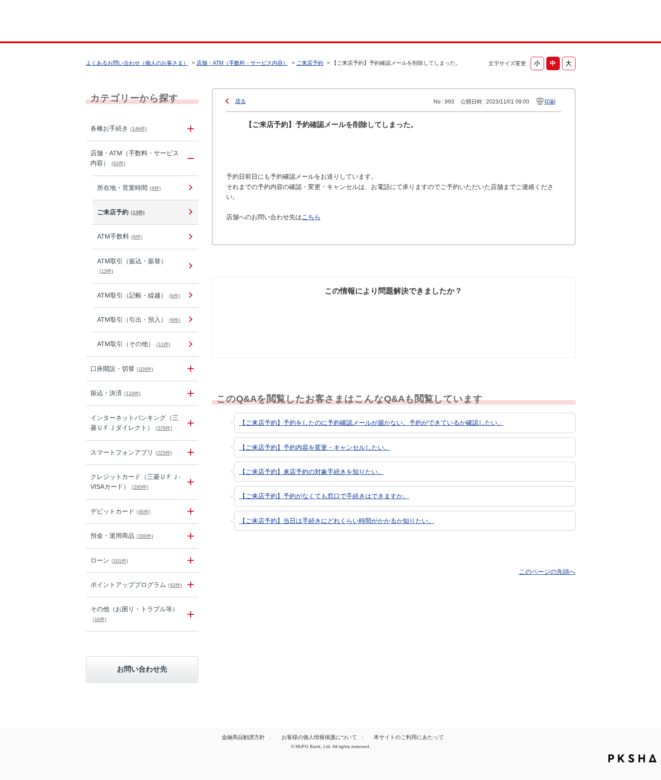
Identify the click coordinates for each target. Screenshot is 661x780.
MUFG (162, 22)
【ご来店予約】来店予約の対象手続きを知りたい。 (311, 471)
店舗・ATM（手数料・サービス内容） (242, 63)
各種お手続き (118, 128)
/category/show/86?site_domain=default (189, 128)
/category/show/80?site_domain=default (189, 393)
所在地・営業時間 (129, 187)
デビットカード (120, 511)
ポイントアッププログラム (136, 584)
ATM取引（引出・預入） (138, 319)
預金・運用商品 (121, 535)
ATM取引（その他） (133, 343)
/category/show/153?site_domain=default (189, 452)
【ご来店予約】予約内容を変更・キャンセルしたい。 (314, 447)
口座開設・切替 (121, 368)
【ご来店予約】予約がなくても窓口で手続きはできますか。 (324, 496)
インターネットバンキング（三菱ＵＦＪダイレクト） (134, 422)
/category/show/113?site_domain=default (189, 158)
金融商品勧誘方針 (243, 737)
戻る (240, 101)
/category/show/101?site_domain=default (189, 511)
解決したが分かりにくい (354, 313)
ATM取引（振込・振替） (132, 265)
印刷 (550, 102)
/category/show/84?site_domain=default (189, 423)
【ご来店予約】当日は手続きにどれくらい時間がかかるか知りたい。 (336, 520)
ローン (109, 560)
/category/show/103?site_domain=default (189, 561)
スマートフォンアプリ (131, 452)
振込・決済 (115, 393)
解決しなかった (427, 308)
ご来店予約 (309, 63)
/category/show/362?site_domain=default (189, 482)
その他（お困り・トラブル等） (134, 613)
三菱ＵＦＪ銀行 (503, 22)
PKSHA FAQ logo (632, 758)
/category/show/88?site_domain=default (189, 369)
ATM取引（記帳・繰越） (138, 295)
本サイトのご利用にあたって (409, 737)
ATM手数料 (120, 236)
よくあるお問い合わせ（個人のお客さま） (137, 63)
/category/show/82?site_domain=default (189, 536)
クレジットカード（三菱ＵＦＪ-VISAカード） (135, 481)
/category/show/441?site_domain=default (189, 585)
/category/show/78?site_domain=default (189, 614)
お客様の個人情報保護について (319, 737)
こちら (311, 217)
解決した (259, 308)
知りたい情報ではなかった (509, 313)
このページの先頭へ (547, 571)
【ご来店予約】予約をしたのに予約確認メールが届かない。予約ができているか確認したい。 (371, 422)
